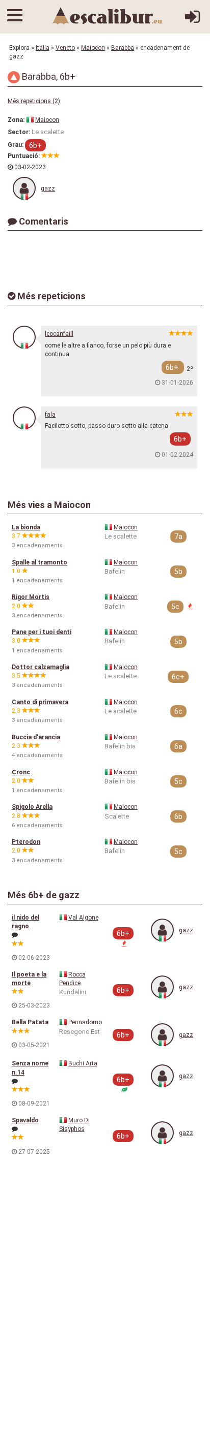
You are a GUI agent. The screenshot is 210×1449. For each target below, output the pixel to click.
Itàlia (42, 47)
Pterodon (26, 841)
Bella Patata (30, 1022)
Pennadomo (85, 1022)
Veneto (65, 47)
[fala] (24, 417)
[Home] (107, 15)
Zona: (16, 119)
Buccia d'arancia (36, 737)
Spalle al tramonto (39, 562)
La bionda (26, 527)
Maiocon (93, 47)
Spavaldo (25, 1120)
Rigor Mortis (30, 597)
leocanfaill (59, 333)
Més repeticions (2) (34, 101)
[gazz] (24, 188)
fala (50, 414)
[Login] (192, 20)
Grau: (15, 144)
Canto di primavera (40, 702)
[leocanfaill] (24, 337)
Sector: (19, 132)
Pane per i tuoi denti (41, 632)
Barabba (122, 47)
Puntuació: (24, 156)
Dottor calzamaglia (40, 667)
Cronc (21, 772)
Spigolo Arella (32, 806)
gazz (48, 188)
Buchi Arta (82, 1063)
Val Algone (83, 917)
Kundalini (72, 992)
